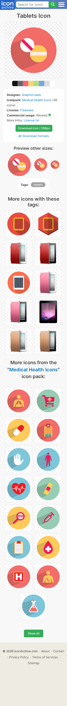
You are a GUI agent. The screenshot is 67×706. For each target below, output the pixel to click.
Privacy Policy (19, 657)
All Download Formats (33, 136)
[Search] (53, 4)
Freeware (26, 110)
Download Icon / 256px (34, 128)
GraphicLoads (31, 95)
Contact (58, 651)
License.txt (31, 120)
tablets (38, 184)
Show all (33, 633)
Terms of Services (45, 657)
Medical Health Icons (36, 100)
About (45, 651)
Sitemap (33, 663)
